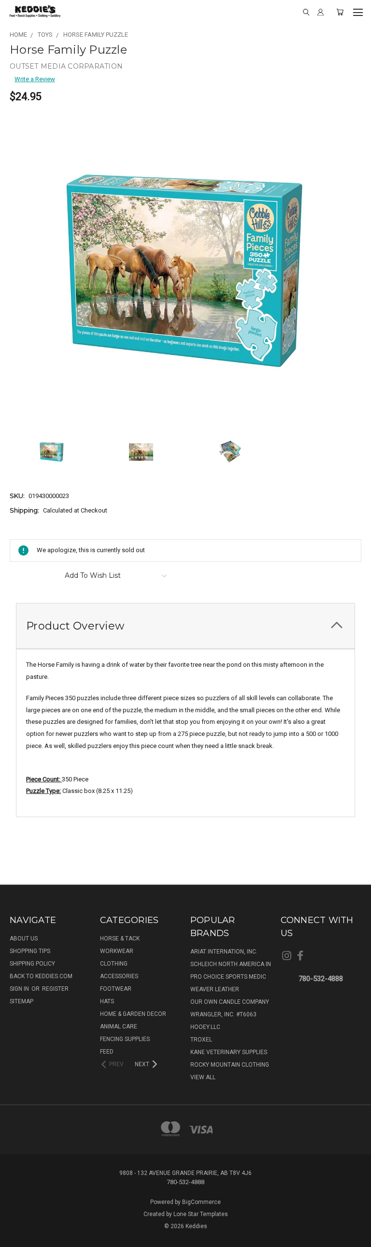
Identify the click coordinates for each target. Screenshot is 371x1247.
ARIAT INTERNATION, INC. (223, 951)
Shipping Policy (32, 963)
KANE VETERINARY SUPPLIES (228, 1052)
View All (202, 1077)
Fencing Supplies (125, 1039)
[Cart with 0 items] (340, 12)
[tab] (185, 626)
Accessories (119, 976)
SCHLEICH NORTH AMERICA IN (230, 964)
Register (55, 988)
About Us (24, 938)
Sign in (20, 988)
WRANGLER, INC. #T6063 (223, 1014)
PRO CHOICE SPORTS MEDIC (228, 976)
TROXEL (201, 1039)
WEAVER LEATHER (214, 989)
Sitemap (21, 1001)
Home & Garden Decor (133, 1014)
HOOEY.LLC (205, 1027)
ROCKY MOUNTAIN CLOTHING (229, 1064)
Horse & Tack (120, 938)
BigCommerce (201, 1202)
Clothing (114, 963)
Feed (107, 1051)
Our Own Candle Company (229, 1001)
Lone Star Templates (200, 1214)
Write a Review (34, 79)
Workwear (116, 951)
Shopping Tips (30, 951)
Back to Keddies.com (41, 976)
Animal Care (118, 1026)
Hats (107, 1001)
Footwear (115, 988)
